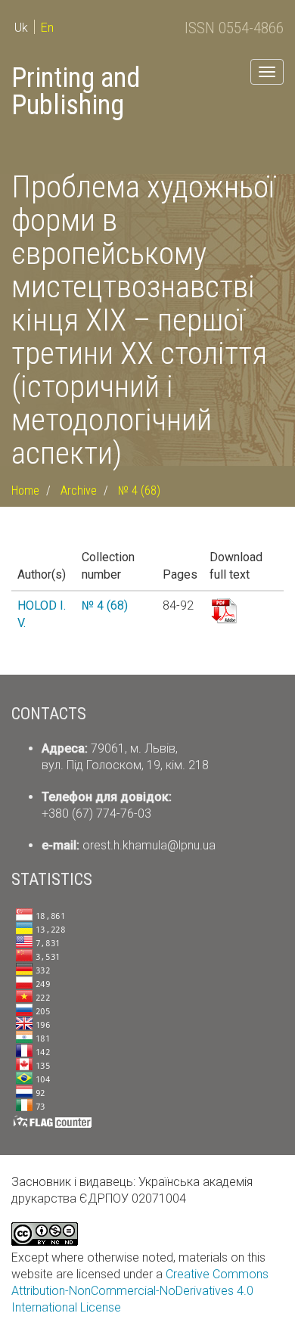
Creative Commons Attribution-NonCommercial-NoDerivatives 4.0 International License (140, 1291)
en (47, 27)
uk (21, 27)
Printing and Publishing (75, 91)
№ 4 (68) (139, 490)
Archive (79, 490)
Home (25, 490)
